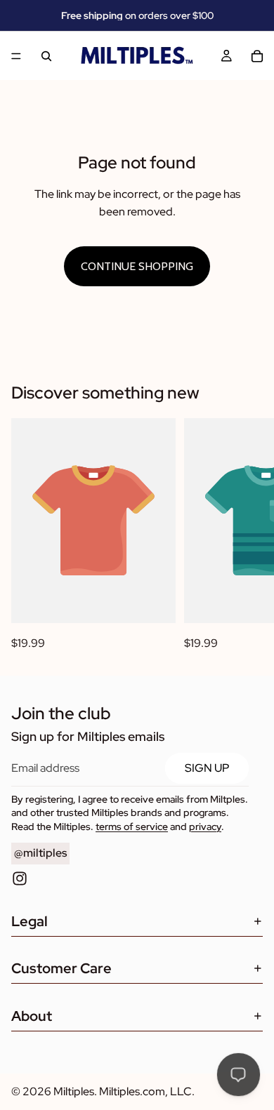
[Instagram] (19, 878)
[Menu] (16, 56)
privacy (205, 826)
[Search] (46, 56)
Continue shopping (137, 266)
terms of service (132, 826)
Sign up (207, 768)
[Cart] (257, 56)
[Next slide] (247, 535)
